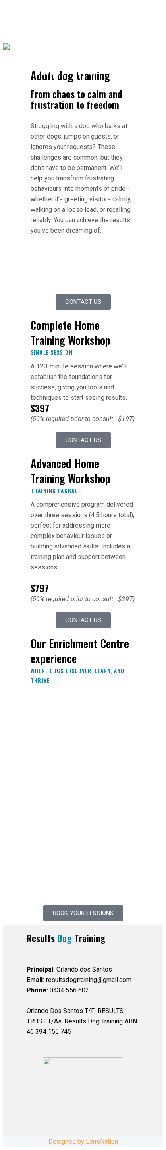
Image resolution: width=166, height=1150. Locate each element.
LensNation (102, 1141)
